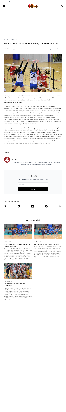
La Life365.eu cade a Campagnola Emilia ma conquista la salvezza (17, 245)
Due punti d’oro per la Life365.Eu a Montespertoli (14, 284)
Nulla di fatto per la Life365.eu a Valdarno (46, 244)
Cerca (62, 1)
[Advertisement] (33, 22)
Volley (6, 39)
